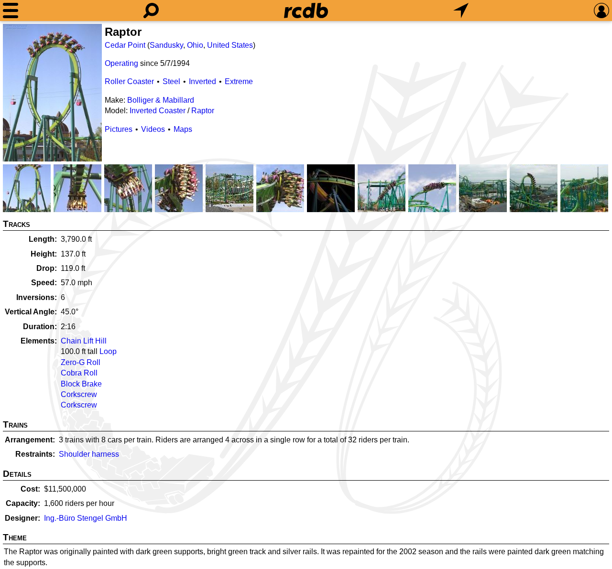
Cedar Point (125, 45)
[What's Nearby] (461, 10)
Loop (108, 351)
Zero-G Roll (80, 362)
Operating (121, 63)
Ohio (195, 45)
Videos (153, 129)
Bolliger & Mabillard (160, 100)
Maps (183, 129)
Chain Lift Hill (84, 341)
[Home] (306, 10)
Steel (171, 81)
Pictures (118, 129)
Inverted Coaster (158, 111)
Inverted (202, 81)
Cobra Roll (79, 373)
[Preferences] (601, 10)
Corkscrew (79, 394)
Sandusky (166, 45)
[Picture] (52, 92)
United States (230, 45)
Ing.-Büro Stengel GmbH (85, 518)
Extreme (239, 81)
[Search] (151, 10)
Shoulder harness (89, 454)
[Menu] (10, 10)
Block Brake (81, 384)
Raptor (202, 111)
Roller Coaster (129, 81)
